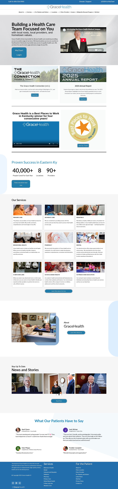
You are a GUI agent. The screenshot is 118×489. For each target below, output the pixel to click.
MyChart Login (19, 52)
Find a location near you (21, 184)
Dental (45, 470)
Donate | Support (85, 1)
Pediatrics (46, 474)
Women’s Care (48, 485)
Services (29, 12)
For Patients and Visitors (42, 12)
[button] (13, 383)
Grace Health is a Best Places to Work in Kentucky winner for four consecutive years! (36, 116)
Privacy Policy (79, 481)
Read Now (35, 95)
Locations (54, 12)
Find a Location (80, 470)
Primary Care (47, 479)
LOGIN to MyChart (107, 1)
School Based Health (49, 481)
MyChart (97, 12)
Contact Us (79, 483)
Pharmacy (46, 476)
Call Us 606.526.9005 (16, 1)
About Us (21, 12)
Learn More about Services (58, 291)
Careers (73, 12)
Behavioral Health (49, 467)
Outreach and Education (50, 472)
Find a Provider (65, 12)
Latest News (79, 476)
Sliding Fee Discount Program (85, 12)
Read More (59, 401)
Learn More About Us (76, 332)
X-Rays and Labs (48, 483)
